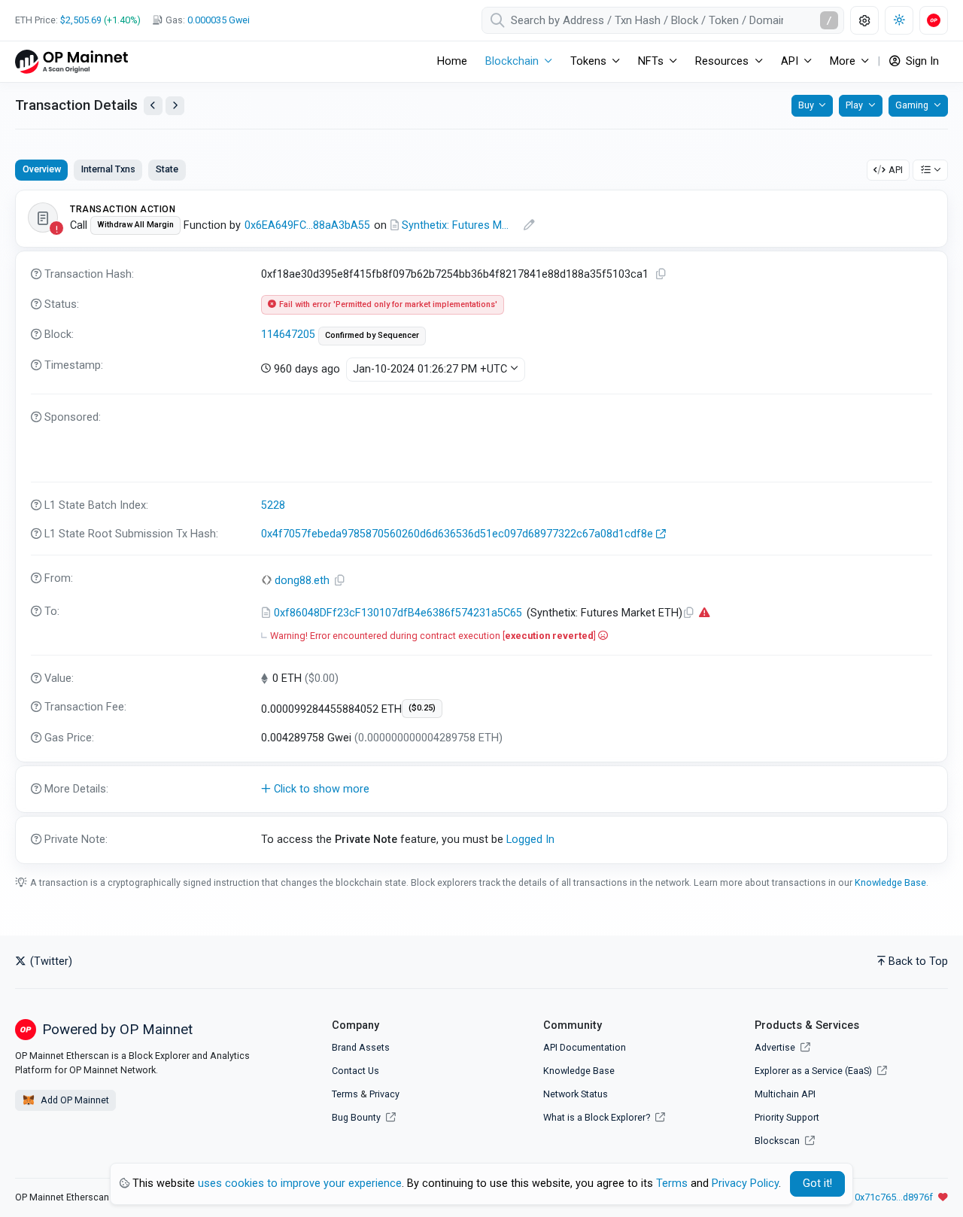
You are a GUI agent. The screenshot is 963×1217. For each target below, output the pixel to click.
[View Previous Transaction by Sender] (153, 105)
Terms (345, 1094)
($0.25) (422, 708)
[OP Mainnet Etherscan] (71, 61)
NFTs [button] (651, 61)
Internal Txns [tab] (108, 169)
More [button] (842, 61)
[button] (481, 789)
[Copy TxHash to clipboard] (661, 274)
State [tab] (167, 169)
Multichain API (785, 1094)
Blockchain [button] (512, 61)
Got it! (817, 1183)
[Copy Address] (340, 580)
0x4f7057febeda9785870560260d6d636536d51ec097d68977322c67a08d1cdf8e (457, 534)
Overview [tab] (42, 169)
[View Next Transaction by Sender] (175, 105)
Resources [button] (722, 61)
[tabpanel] (481, 527)
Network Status (575, 1094)
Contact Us (355, 1070)
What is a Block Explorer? (597, 1117)
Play (854, 105)
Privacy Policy (745, 1183)
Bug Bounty (356, 1117)
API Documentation (584, 1047)
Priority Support (787, 1117)
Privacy (384, 1094)
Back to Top (918, 961)
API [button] (789, 61)
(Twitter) (49, 961)
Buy (806, 105)
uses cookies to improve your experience (300, 1183)
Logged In (530, 839)
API (896, 169)
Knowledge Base (890, 882)
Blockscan (778, 1140)
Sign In (921, 61)
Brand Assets (361, 1047)
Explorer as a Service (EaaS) (814, 1070)
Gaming (911, 105)
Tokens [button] (588, 61)
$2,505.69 (81, 20)
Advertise (776, 1047)
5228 (273, 505)
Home (452, 61)
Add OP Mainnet (73, 1100)
